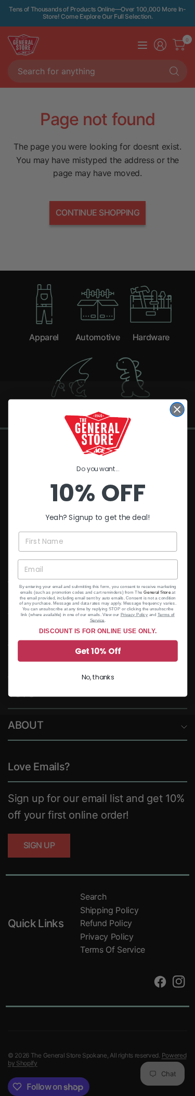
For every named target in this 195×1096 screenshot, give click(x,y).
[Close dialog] (177, 410)
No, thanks (97, 676)
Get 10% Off (97, 650)
